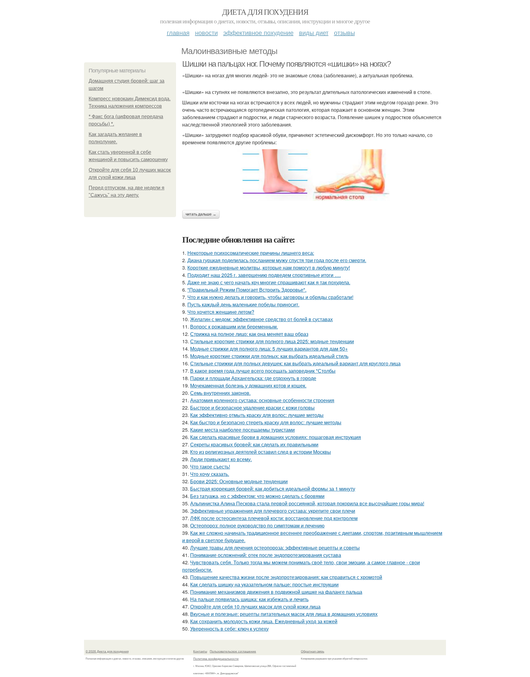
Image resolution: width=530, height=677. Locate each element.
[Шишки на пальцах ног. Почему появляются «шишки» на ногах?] (314, 175)
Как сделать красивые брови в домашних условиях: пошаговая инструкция (275, 437)
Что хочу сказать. (209, 473)
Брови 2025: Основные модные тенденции (239, 481)
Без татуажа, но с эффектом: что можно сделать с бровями (257, 496)
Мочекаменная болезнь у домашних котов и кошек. (248, 385)
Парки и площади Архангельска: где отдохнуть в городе (253, 378)
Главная (178, 32)
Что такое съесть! (210, 466)
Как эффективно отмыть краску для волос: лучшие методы (257, 414)
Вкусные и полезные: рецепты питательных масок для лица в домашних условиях (284, 613)
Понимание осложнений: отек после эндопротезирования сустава (265, 554)
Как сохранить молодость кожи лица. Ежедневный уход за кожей (263, 621)
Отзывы (344, 32)
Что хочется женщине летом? (220, 311)
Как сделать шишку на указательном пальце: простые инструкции (264, 584)
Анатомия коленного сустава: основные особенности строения (262, 400)
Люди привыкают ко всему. (221, 459)
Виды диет (313, 32)
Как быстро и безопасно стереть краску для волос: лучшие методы (265, 422)
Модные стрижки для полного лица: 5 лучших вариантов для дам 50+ (269, 348)
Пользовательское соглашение (233, 651)
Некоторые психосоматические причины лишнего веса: (250, 252)
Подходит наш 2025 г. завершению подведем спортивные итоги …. (264, 274)
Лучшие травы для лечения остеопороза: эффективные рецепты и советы (275, 547)
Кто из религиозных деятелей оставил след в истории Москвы (260, 451)
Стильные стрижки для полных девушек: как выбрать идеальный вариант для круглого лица (295, 363)
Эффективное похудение (258, 32)
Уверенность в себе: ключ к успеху (229, 628)
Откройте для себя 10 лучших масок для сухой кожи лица (255, 606)
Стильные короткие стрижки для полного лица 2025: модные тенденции (272, 341)
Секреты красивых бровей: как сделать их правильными (254, 444)
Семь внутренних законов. (220, 392)
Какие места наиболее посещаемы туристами (242, 429)
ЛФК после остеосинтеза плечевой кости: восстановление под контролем (274, 518)
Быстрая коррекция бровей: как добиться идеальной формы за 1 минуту (272, 488)
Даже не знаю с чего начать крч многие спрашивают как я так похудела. (268, 282)
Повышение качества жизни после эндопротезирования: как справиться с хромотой (286, 577)
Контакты (200, 651)
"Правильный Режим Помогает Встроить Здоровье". (246, 289)
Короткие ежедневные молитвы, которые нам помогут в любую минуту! (268, 267)
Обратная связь (312, 651)
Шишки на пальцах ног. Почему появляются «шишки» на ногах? (286, 63)
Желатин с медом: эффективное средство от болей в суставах (261, 319)
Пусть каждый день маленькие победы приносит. (243, 304)
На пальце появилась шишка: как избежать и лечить (249, 599)
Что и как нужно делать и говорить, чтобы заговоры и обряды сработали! (270, 297)
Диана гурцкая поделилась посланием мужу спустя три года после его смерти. (276, 260)
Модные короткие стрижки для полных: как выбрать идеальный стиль (269, 356)
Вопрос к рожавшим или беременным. (234, 326)
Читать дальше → (201, 214)
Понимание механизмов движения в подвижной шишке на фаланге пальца (276, 591)
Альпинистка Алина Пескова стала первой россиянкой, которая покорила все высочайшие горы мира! (307, 503)
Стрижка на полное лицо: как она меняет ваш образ (249, 333)
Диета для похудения (265, 11)
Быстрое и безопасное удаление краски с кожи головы (252, 407)
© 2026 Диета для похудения (107, 651)
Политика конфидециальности (216, 658)
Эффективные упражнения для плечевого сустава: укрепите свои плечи (272, 510)
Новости (206, 32)
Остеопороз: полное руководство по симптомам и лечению (257, 525)
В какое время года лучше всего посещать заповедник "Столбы (263, 370)
